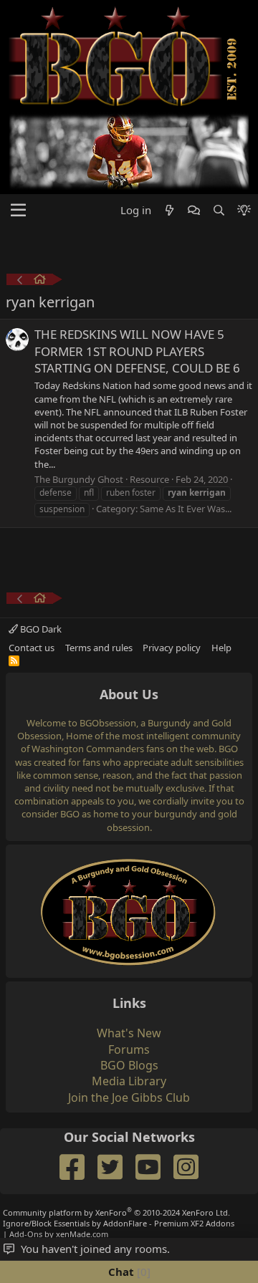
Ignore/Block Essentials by (118, 1223)
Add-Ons (25, 1234)
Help (221, 647)
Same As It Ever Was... (185, 508)
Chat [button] (127, 1271)
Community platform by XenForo (116, 1212)
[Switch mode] (244, 210)
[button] (18, 210)
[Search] (218, 210)
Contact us (31, 647)
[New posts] (169, 210)
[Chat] (194, 210)
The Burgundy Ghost (78, 479)
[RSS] (14, 660)
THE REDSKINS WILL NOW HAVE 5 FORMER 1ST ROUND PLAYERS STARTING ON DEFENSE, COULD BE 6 (137, 351)
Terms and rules (99, 647)
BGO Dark (40, 629)
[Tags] (40, 281)
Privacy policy (172, 647)
